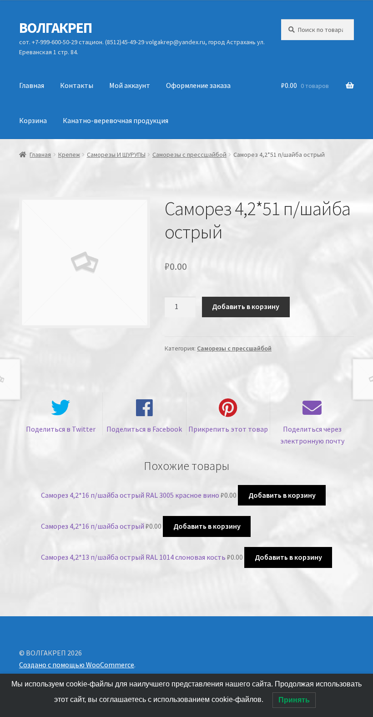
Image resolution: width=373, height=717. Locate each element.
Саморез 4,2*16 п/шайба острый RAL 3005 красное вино (130, 495)
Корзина (33, 120)
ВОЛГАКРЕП (55, 28)
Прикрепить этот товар (228, 428)
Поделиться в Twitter (61, 428)
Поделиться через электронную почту (312, 434)
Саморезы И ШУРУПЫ (116, 154)
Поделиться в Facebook (144, 428)
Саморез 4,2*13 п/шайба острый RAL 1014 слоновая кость (133, 557)
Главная (31, 85)
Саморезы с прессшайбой (189, 154)
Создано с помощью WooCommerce (76, 664)
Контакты (76, 85)
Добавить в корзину (245, 306)
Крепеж (69, 154)
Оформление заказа (198, 85)
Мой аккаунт (129, 85)
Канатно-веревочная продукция (115, 120)
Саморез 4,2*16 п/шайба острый (92, 526)
